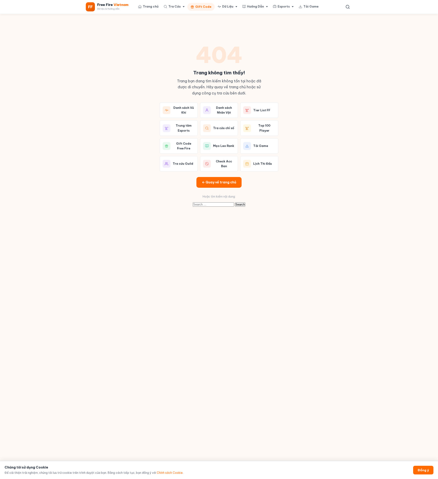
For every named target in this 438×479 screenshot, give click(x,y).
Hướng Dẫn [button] (255, 6)
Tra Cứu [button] (174, 6)
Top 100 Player (264, 128)
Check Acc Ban (224, 163)
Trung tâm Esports (184, 128)
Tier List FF (261, 110)
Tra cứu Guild (183, 163)
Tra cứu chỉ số (223, 128)
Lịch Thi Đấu (262, 163)
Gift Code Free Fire (183, 146)
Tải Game (310, 6)
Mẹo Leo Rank (223, 146)
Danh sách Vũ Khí (183, 110)
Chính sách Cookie (170, 472)
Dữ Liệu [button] (227, 6)
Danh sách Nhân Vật (224, 110)
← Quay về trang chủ (219, 182)
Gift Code (203, 6)
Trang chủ (151, 6)
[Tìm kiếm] (347, 6)
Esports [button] (284, 6)
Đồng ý (423, 470)
